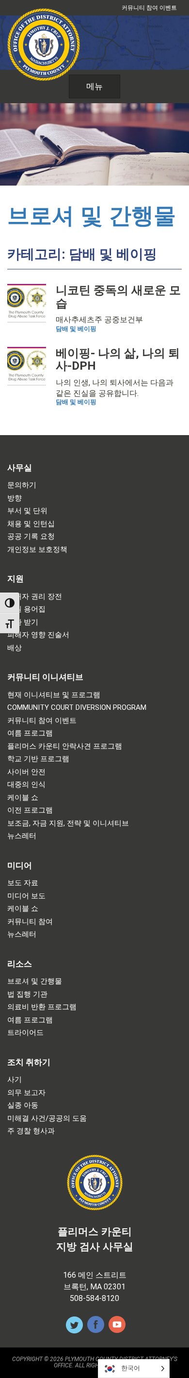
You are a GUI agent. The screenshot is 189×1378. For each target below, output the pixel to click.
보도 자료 (22, 883)
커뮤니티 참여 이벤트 (149, 7)
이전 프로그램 (30, 810)
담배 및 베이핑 (76, 329)
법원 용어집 (26, 609)
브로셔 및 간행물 (91, 215)
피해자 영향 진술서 (38, 635)
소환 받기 (22, 622)
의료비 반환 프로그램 (42, 1007)
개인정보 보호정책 (37, 550)
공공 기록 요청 (31, 536)
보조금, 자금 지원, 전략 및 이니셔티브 (68, 823)
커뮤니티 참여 (30, 922)
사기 (14, 1080)
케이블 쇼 (22, 798)
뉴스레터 (21, 836)
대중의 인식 (26, 785)
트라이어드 (25, 1033)
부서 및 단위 (27, 511)
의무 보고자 (26, 1093)
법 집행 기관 (27, 994)
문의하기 (21, 485)
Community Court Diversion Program (76, 708)
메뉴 (94, 86)
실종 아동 (22, 1105)
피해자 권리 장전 (34, 597)
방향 (14, 498)
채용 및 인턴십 (31, 524)
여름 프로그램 (30, 733)
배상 (14, 648)
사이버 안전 (26, 772)
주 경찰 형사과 (31, 1131)
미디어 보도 (26, 896)
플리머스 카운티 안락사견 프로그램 (64, 746)
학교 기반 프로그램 (38, 759)
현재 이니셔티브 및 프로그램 (53, 695)
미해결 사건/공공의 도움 (47, 1118)
